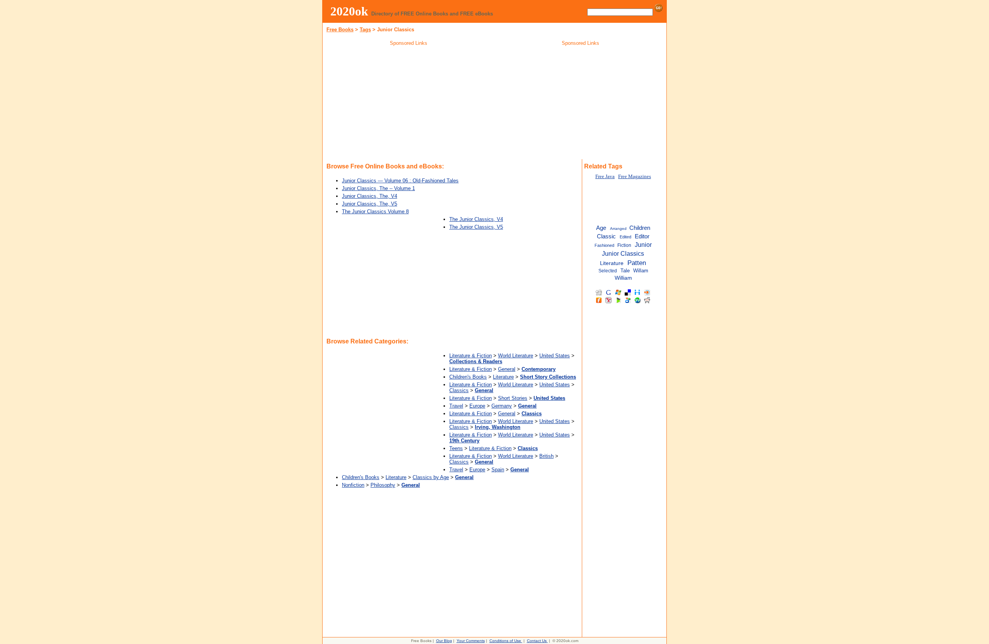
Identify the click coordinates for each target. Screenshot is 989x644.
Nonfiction (353, 485)
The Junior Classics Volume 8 (375, 211)
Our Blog (444, 641)
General (506, 369)
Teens (456, 448)
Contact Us (537, 641)
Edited (625, 236)
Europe (477, 406)
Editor (642, 236)
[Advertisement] (409, 104)
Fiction (624, 245)
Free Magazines (634, 176)
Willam (640, 271)
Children (639, 228)
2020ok (349, 11)
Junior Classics (623, 253)
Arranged (618, 228)
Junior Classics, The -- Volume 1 (378, 188)
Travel (456, 406)
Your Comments (471, 641)
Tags (365, 29)
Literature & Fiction (470, 356)
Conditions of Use (505, 641)
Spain (497, 469)
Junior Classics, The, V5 (369, 204)
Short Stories (512, 398)
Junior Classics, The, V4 (369, 196)
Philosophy (382, 485)
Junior (643, 244)
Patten (636, 263)
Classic (606, 236)
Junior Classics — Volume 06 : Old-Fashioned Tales (400, 181)
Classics (459, 390)
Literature (503, 377)
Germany (501, 406)
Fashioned (604, 245)
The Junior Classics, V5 (476, 227)
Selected (607, 271)
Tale (625, 271)
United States (554, 356)
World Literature (515, 356)
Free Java (605, 176)
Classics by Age (431, 477)
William (623, 278)
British (546, 456)
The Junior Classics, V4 (476, 219)
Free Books (339, 29)
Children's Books (468, 377)
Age (601, 228)
